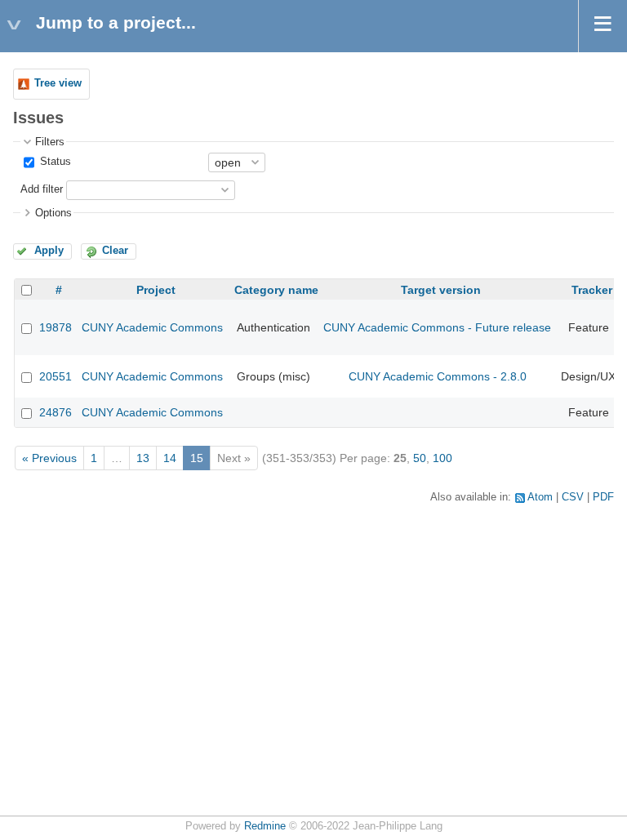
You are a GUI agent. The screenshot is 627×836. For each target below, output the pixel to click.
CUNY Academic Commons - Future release (437, 327)
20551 (55, 376)
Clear (115, 250)
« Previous (49, 458)
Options (53, 213)
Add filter (41, 189)
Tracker (591, 289)
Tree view (58, 83)
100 (442, 458)
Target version (441, 289)
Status (54, 161)
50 (419, 458)
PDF (603, 497)
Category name (276, 289)
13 (142, 458)
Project (156, 289)
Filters (49, 142)
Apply (49, 250)
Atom (540, 497)
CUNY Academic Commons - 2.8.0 (438, 376)
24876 (55, 412)
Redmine (265, 826)
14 (169, 458)
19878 (55, 327)
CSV (573, 497)
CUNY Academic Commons (152, 327)
